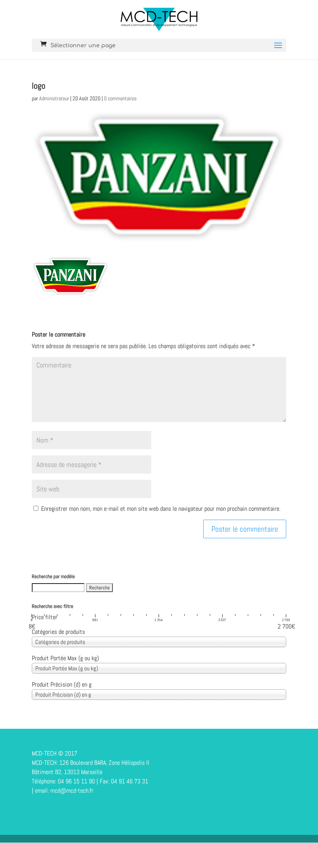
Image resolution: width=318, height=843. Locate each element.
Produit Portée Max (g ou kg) (65, 658)
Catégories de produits (58, 632)
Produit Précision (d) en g (62, 684)
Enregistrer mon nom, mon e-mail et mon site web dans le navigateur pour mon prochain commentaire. (160, 509)
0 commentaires (120, 98)
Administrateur (54, 98)
